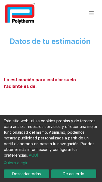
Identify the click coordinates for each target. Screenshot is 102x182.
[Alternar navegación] (91, 13)
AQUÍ (33, 155)
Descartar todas (26, 173)
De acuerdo (73, 173)
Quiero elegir (15, 162)
